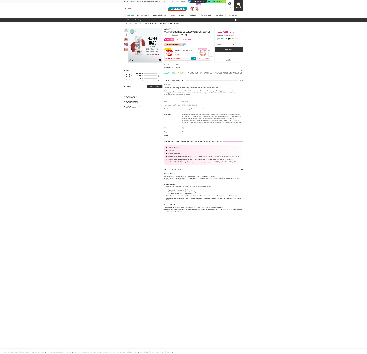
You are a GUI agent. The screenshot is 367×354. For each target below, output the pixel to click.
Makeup (173, 15)
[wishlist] (181, 35)
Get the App (167, 1)
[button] (238, 5)
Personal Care (206, 15)
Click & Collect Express (172, 198)
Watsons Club (129, 15)
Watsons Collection (159, 15)
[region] (183, 351)
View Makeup (130, 97)
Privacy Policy (168, 352)
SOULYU (168, 29)
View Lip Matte (131, 102)
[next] (211, 54)
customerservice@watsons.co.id (175, 211)
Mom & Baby (219, 15)
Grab (193, 58)
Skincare (182, 15)
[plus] (239, 45)
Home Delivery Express (172, 195)
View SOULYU (130, 107)
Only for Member (143, 15)
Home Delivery (170, 186)
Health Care (193, 15)
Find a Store (175, 1)
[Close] (364, 351)
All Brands (233, 15)
